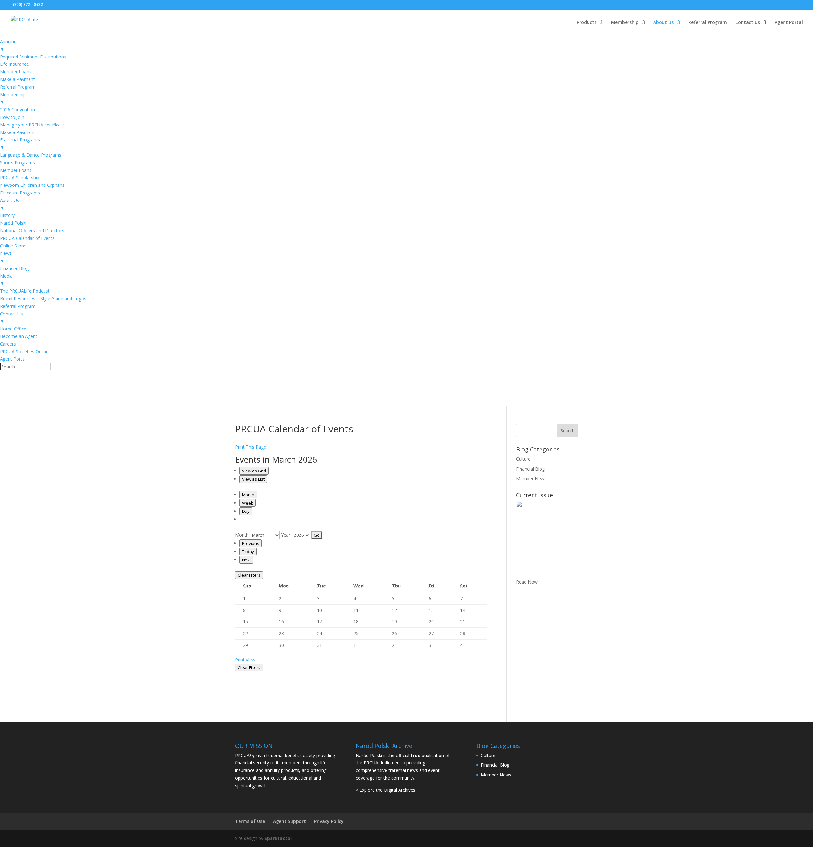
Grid (254, 471)
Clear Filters (249, 575)
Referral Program (707, 22)
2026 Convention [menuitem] (17, 109)
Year (285, 535)
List (253, 479)
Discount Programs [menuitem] (20, 193)
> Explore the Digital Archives (385, 790)
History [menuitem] (7, 215)
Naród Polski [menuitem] (13, 223)
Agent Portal (789, 22)
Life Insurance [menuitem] (14, 64)
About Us (663, 22)
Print (245, 660)
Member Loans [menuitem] (15, 72)
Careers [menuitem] (8, 344)
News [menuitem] (6, 257)
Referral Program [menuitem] (18, 87)
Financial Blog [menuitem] (14, 268)
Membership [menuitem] (13, 98)
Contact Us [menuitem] (11, 317)
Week (247, 503)
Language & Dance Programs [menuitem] (30, 155)
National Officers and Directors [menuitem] (32, 230)
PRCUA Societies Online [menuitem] (24, 352)
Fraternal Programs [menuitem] (20, 143)
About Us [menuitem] (9, 204)
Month (248, 495)
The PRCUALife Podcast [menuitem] (25, 291)
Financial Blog (530, 469)
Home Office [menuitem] (13, 329)
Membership (625, 22)
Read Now (527, 582)
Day (246, 511)
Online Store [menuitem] (12, 246)
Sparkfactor (278, 838)
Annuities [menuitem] (9, 45)
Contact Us (747, 22)
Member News (531, 479)
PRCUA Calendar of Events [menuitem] (27, 238)
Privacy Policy (329, 821)
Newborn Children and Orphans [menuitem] (32, 185)
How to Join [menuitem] (12, 117)
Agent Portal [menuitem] (13, 359)
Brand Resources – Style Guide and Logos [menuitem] (43, 298)
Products (586, 22)
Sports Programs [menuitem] (17, 162)
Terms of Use (250, 821)
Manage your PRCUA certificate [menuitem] (32, 125)
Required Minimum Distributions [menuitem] (33, 57)
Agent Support (289, 821)
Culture (523, 459)
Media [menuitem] (6, 280)
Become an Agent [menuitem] (18, 336)
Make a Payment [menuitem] (17, 79)
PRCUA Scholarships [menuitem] (21, 177)
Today (248, 551)
